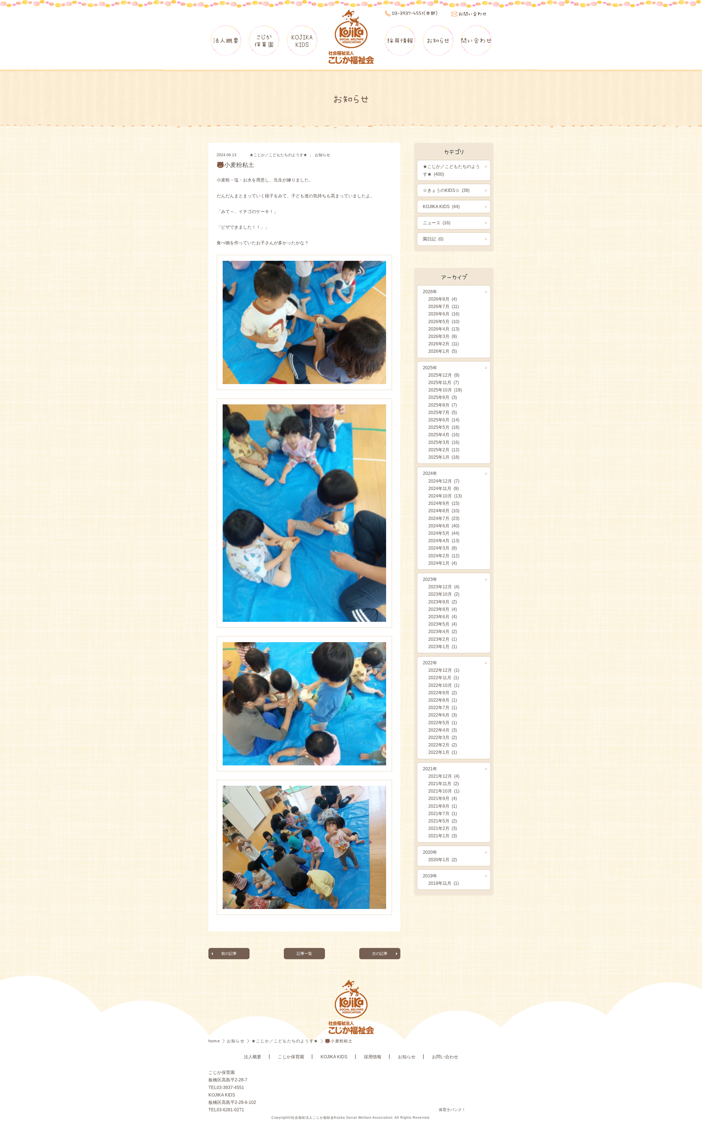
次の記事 (379, 953)
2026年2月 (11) (443, 344)
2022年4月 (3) (442, 730)
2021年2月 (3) (442, 828)
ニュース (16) (436, 222)
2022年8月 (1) (442, 700)
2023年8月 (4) (442, 609)
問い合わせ (476, 40)
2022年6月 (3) (442, 715)
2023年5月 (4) (442, 624)
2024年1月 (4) (442, 563)
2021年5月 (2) (442, 821)
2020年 (430, 852)
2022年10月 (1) (443, 685)
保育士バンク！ (452, 1109)
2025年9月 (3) (442, 397)
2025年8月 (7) (442, 405)
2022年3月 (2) (442, 737)
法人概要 (226, 40)
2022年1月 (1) (442, 752)
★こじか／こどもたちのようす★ (278, 155)
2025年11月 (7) (443, 382)
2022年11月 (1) (443, 677)
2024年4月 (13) (443, 540)
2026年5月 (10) (443, 321)
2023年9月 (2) (442, 602)
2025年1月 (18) (443, 457)
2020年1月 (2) (442, 859)
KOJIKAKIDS (302, 40)
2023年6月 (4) (442, 616)
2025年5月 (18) (443, 427)
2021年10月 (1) (443, 791)
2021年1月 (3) (442, 835)
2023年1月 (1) (442, 646)
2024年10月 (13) (445, 496)
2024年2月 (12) (443, 555)
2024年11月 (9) (443, 488)
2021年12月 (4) (443, 776)
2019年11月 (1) (443, 883)
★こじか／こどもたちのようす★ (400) (451, 170)
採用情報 (400, 40)
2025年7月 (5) (442, 412)
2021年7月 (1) (442, 813)
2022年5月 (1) (442, 722)
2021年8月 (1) (442, 806)
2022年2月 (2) (442, 745)
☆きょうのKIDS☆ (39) (446, 190)
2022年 (430, 663)
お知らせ (438, 40)
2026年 (430, 291)
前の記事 (229, 953)
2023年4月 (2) (442, 631)
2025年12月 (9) (443, 375)
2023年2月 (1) (442, 639)
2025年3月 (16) (443, 442)
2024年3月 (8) (442, 548)
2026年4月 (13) (443, 329)
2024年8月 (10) (443, 510)
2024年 (430, 473)
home (214, 1041)
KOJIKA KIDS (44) (441, 206)
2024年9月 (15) (443, 503)
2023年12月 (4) (443, 586)
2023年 (430, 579)
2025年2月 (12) (443, 449)
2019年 (430, 876)
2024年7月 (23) (443, 518)
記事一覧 (304, 953)
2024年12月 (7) (443, 481)
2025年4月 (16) (443, 434)
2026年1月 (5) (442, 351)
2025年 (430, 367)
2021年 (430, 768)
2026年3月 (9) (442, 336)
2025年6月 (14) (443, 420)
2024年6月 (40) (443, 526)
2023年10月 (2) (443, 594)
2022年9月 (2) (442, 692)
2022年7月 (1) (442, 707)
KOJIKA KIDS (334, 1056)
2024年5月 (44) (443, 533)
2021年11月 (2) (443, 783)
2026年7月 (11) (443, 306)
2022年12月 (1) (443, 670)
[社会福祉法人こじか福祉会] (351, 37)
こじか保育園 (264, 40)
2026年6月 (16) (443, 314)
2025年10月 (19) (445, 390)
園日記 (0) (433, 239)
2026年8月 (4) (442, 299)
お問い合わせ (445, 1056)
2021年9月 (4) (442, 798)
